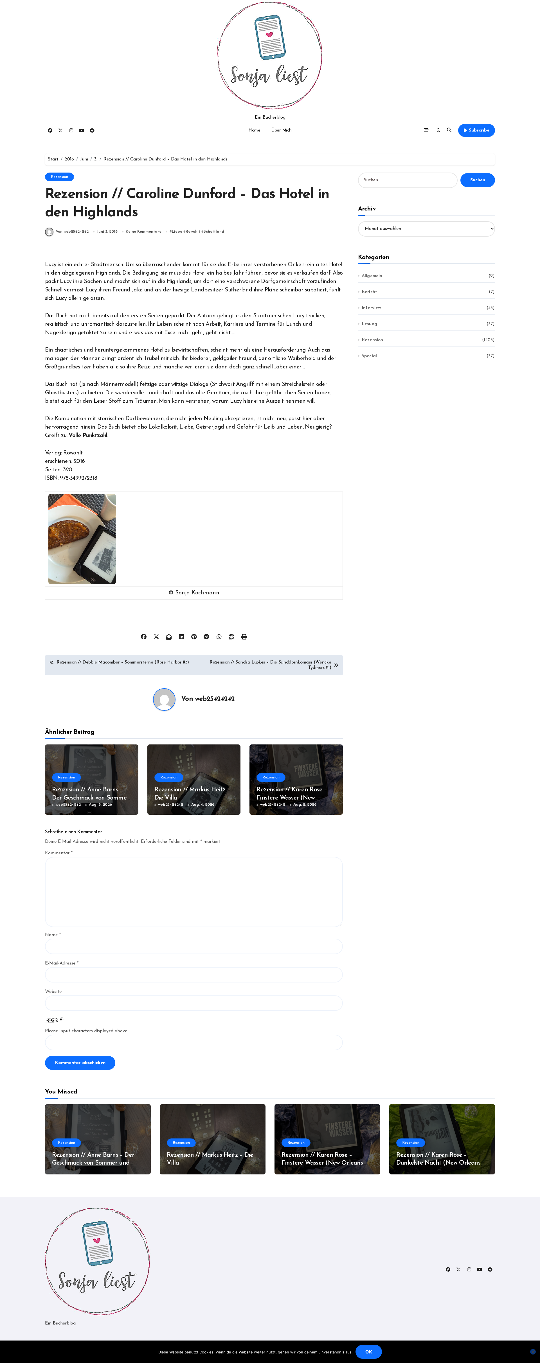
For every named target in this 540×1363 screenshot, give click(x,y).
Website (53, 992)
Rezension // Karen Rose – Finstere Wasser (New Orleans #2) (291, 798)
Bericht (369, 292)
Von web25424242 (72, 232)
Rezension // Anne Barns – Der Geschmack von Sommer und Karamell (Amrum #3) (90, 798)
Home (254, 130)
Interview (371, 308)
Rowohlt (193, 232)
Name (53, 935)
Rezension (59, 177)
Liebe (177, 232)
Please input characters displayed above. (86, 1031)
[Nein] (533, 1352)
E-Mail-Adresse (61, 963)
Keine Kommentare (143, 232)
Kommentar (59, 853)
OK (368, 1352)
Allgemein (372, 276)
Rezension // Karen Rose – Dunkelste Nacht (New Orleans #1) (438, 1163)
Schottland (214, 232)
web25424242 (215, 699)
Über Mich (281, 130)
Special (369, 356)
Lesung (369, 324)
